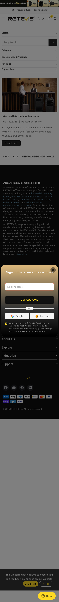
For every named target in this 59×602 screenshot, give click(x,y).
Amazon (44, 316)
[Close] (53, 270)
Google (19, 316)
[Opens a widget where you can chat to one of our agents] (47, 596)
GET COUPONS (29, 300)
